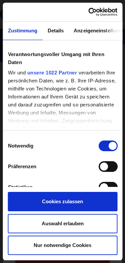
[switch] (107, 166)
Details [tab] (55, 30)
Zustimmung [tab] (22, 30)
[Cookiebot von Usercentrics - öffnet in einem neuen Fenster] (89, 12)
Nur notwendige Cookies (62, 245)
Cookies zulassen (62, 201)
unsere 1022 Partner (52, 72)
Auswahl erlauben (63, 223)
